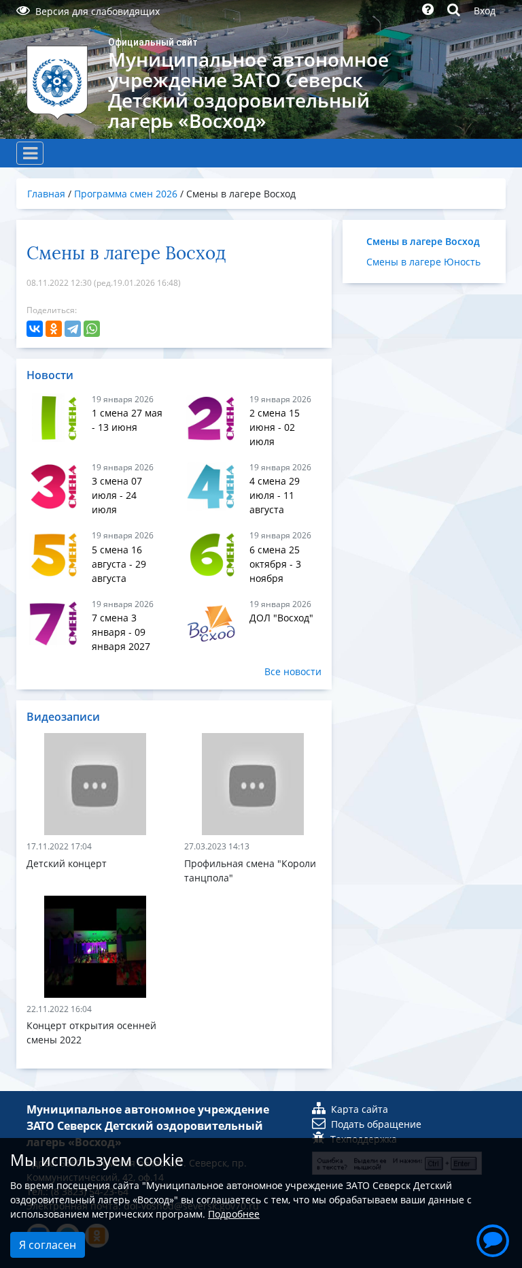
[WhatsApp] (92, 329)
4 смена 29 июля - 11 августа (274, 495)
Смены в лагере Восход (423, 241)
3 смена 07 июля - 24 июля (117, 495)
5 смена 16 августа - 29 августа (119, 564)
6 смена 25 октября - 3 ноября (275, 564)
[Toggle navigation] (30, 153)
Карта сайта (359, 1109)
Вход (484, 10)
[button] (493, 1239)
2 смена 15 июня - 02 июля (274, 427)
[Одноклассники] (54, 329)
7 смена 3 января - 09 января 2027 (121, 632)
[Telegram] (73, 329)
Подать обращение (376, 1124)
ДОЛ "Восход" (281, 617)
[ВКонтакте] (35, 329)
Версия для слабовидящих (97, 11)
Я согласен (47, 1244)
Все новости (292, 671)
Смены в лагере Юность (423, 261)
